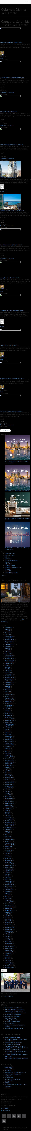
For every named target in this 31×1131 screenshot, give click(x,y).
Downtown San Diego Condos (13, 1008)
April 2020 (8, 753)
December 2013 (9, 884)
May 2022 (7, 710)
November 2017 (9, 803)
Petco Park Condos (10, 1023)
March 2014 (8, 879)
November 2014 (9, 865)
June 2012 (7, 915)
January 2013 (8, 903)
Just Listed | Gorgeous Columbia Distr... (11, 411)
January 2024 (8, 676)
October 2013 (8, 888)
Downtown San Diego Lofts (12, 1016)
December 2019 (9, 760)
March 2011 (8, 941)
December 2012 (9, 905)
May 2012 (7, 917)
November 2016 (9, 824)
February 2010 (9, 964)
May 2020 (7, 751)
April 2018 (8, 795)
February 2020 (9, 757)
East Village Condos (10, 1018)
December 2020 (9, 739)
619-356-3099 (9, 996)
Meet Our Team (5, 1111)
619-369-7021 (5, 1108)
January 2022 (8, 717)
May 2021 (7, 731)
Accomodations (9, 1067)
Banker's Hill (8, 559)
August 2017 (8, 808)
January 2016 (8, 841)
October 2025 (8, 643)
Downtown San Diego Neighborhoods (15, 1072)
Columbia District (10, 565)
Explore (7, 1082)
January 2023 (8, 696)
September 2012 (9, 910)
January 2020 (8, 758)
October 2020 (8, 743)
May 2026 (7, 632)
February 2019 (9, 777)
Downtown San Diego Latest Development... (12, 310)
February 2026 (9, 636)
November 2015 (9, 845)
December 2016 (9, 822)
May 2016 (7, 834)
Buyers (7, 562)
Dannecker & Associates (7, 92)
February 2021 (9, 736)
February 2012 (9, 922)
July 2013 (7, 893)
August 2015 (8, 850)
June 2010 (7, 957)
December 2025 (9, 639)
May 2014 (7, 876)
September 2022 (9, 703)
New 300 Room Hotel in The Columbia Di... (12, 42)
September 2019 (9, 765)
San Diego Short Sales (11, 1053)
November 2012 (9, 907)
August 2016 (8, 829)
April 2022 (8, 712)
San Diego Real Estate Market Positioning (16, 1048)
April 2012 (8, 919)
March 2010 (8, 962)
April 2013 (8, 898)
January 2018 (8, 800)
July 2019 (7, 769)
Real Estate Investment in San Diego (15, 1046)
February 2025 (9, 655)
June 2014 (7, 874)
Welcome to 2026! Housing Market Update (17, 490)
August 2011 (8, 933)
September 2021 (9, 724)
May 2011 (7, 938)
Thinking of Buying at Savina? (8, 177)
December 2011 (9, 926)
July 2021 (7, 727)
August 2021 (8, 726)
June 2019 (7, 770)
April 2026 (8, 634)
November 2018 (9, 783)
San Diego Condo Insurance (13, 1044)
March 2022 (8, 714)
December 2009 (9, 967)
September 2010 (9, 952)
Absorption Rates (10, 553)
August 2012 (8, 912)
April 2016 (8, 836)
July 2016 (7, 831)
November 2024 (9, 660)
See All (4, 576)
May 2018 (7, 793)
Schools (7, 1088)
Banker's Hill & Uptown (11, 560)
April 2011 (8, 940)
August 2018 (8, 788)
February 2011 (9, 943)
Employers (8, 1076)
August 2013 (8, 891)
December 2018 (9, 781)
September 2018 (9, 786)
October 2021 (8, 722)
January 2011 (8, 945)
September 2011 (9, 931)
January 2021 (8, 738)
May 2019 (7, 772)
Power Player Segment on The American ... (12, 144)
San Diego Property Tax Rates (13, 1042)
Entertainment (9, 1077)
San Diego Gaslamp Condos (13, 1020)
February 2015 (9, 860)
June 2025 (7, 650)
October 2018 (8, 784)
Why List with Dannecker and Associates (16, 1058)
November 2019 (9, 762)
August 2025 (8, 646)
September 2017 (9, 807)
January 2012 (8, 924)
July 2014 (7, 872)
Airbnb (7, 557)
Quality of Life (9, 1081)
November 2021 (9, 720)
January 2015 (8, 862)
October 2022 (8, 701)
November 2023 (9, 679)
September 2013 (9, 890)
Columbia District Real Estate (13, 567)
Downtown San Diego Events (13, 1074)
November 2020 (9, 741)
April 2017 (8, 815)
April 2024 (8, 670)
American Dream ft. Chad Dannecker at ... (12, 77)
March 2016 (8, 838)
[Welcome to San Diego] (2, 2)
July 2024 (7, 665)
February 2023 (9, 695)
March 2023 (8, 693)
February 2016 (9, 839)
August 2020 (8, 746)
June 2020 (7, 750)
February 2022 (9, 715)
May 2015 (7, 855)
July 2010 (7, 955)
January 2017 (8, 821)
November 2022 (9, 700)
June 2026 (7, 631)
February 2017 (9, 819)
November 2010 (9, 948)
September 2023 (9, 682)
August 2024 (8, 663)
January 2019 (8, 779)
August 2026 (8, 627)
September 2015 (9, 848)
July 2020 (7, 748)
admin (2, 191)
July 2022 (7, 707)
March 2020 (8, 755)
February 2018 (9, 798)
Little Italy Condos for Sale (12, 1021)
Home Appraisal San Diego (12, 1037)
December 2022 (9, 698)
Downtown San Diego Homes (13, 1014)
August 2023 (8, 684)
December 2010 (9, 946)
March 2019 (8, 776)
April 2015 (8, 857)
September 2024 (9, 662)
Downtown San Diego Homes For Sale (15, 1013)
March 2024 (8, 672)
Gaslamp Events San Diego (12, 1079)
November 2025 (9, 641)
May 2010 (7, 959)
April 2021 (8, 732)
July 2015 (7, 852)
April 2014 (8, 877)
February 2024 (9, 674)
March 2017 (8, 817)
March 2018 (8, 796)
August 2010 (8, 953)
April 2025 (8, 651)
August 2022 (8, 705)
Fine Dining (8, 1070)
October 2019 (8, 764)
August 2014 (8, 871)
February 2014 (9, 881)
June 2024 (7, 667)
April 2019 (8, 774)
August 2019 (8, 767)
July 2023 (7, 686)
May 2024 (7, 669)
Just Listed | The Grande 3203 (8, 112)
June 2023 (7, 688)
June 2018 (7, 791)
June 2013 (7, 895)
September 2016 (9, 827)
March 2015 (8, 858)
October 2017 (8, 805)
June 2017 (7, 812)
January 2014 (8, 883)
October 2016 (8, 826)
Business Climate (10, 1069)
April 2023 (8, 691)
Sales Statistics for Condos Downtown (15, 1051)
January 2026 (8, 638)
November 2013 (9, 886)
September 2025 (9, 644)
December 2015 (9, 843)
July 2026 (7, 629)
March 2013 (8, 900)
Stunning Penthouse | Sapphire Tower (11, 245)
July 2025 (7, 648)
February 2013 (9, 902)
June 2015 (7, 853)
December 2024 (9, 658)
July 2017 (7, 810)
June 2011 (7, 936)
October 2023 (8, 681)
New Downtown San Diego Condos (15, 1009)
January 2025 (8, 657)
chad (1, 58)
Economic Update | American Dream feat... (12, 210)
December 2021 (9, 719)
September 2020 (9, 745)
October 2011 (8, 929)
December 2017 (9, 802)
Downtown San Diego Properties (14, 1011)
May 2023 (7, 689)
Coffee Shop (8, 564)
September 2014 (9, 869)
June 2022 (7, 708)
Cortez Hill (8, 571)
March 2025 (8, 653)
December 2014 (9, 864)
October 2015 (8, 846)
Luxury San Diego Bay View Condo (9, 278)
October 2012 (8, 909)
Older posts (5, 430)
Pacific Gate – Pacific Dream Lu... (9, 345)
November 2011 (9, 927)
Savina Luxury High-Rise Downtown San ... (12, 378)
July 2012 (7, 914)
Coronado (7, 569)
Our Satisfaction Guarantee (12, 1049)
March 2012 (8, 921)
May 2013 (7, 896)
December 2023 (9, 677)
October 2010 (8, 950)
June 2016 (7, 833)
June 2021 (7, 729)
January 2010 (8, 965)
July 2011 (7, 934)
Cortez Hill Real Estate (11, 572)
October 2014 (8, 867)
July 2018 (7, 789)
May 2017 (7, 814)
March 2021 (8, 734)
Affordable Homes (10, 555)
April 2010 (8, 960)
